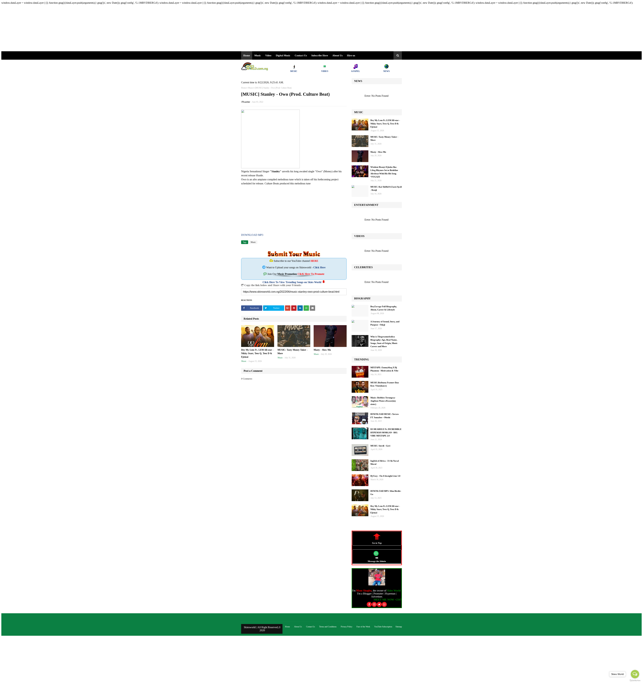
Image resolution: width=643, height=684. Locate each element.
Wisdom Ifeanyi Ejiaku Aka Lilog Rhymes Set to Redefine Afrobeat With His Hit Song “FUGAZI (384, 172)
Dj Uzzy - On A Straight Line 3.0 (385, 476)
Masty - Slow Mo (322, 350)
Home (243, 88)
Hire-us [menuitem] (351, 55)
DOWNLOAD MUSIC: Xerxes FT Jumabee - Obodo (384, 416)
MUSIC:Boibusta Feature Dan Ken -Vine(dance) (384, 384)
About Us (337, 55)
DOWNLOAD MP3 (252, 234)
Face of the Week (363, 627)
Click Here (319, 267)
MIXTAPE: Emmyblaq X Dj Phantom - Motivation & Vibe (384, 369)
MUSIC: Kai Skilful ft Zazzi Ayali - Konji (386, 188)
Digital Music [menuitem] (283, 55)
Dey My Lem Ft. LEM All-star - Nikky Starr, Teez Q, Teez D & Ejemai (257, 353)
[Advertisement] (101, 27)
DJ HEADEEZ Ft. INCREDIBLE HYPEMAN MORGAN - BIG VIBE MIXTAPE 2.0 (386, 432)
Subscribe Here (319, 55)
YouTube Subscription (383, 627)
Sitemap (399, 627)
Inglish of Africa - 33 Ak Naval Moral (384, 462)
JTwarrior (245, 102)
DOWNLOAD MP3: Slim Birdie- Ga (385, 493)
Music (250, 88)
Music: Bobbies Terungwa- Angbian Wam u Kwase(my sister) (383, 400)
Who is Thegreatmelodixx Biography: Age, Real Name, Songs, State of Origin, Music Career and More (384, 341)
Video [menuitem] (268, 55)
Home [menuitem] (246, 55)
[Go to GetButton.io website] (635, 680)
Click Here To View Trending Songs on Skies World (292, 282)
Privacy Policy (346, 627)
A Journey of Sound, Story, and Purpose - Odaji (384, 323)
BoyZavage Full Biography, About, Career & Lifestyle (383, 308)
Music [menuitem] (257, 55)
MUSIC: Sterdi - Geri (380, 445)
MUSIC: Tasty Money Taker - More (292, 352)
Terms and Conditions (328, 627)
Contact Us (310, 627)
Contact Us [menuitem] (301, 55)
